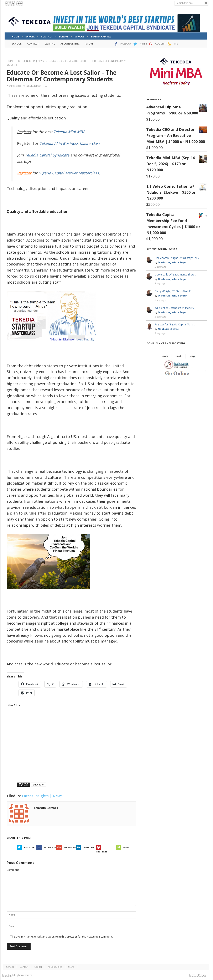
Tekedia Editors (33, 85)
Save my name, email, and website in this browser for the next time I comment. (63, 936)
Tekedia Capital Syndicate (46, 155)
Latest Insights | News (31, 61)
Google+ (70, 847)
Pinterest (102, 851)
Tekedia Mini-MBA (69, 131)
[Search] (206, 3)
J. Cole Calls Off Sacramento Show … (176, 274)
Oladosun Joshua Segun (172, 262)
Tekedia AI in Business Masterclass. (71, 143)
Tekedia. (6, 974)
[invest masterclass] (53, 346)
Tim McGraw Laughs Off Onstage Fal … (177, 258)
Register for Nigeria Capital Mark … (175, 324)
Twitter (29, 847)
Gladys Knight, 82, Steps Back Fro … (175, 291)
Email (126, 847)
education (38, 784)
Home (10, 61)
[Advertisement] (71, 750)
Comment (14, 870)
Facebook (50, 847)
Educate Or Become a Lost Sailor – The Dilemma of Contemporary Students (61, 75)
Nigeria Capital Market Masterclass (68, 172)
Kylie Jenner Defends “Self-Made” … (175, 308)
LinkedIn (88, 847)
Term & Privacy (197, 974)
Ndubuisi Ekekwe (168, 328)
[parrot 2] (48, 592)
